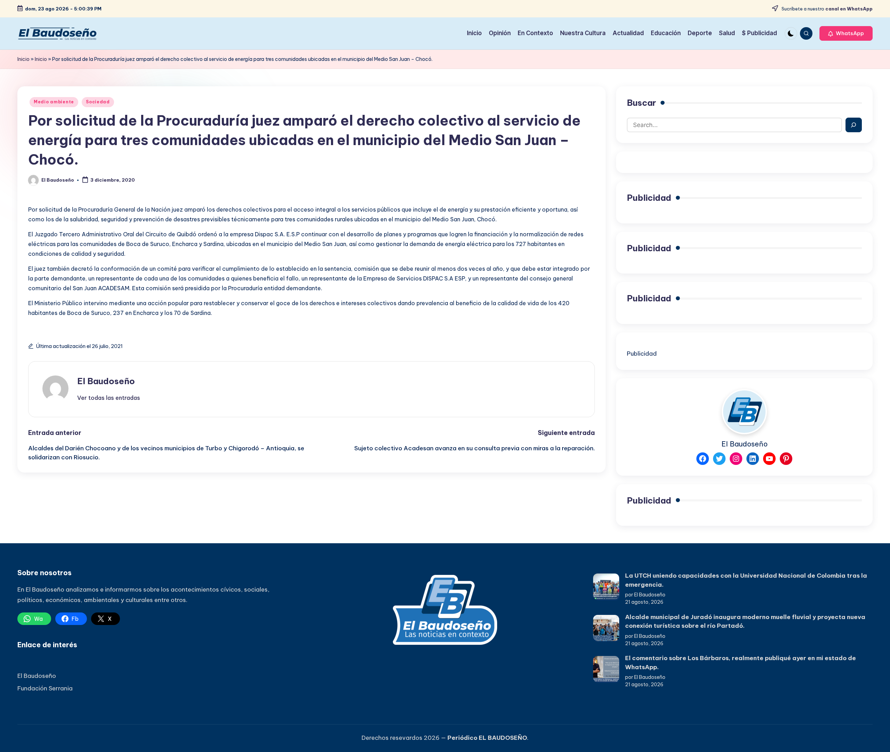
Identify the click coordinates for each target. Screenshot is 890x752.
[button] (846, 33)
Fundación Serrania (45, 688)
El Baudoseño (106, 381)
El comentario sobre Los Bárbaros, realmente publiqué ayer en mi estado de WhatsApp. (740, 662)
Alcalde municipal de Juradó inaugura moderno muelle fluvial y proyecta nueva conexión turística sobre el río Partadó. (745, 621)
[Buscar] (854, 125)
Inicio (23, 59)
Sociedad (98, 101)
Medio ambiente (54, 101)
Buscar (641, 102)
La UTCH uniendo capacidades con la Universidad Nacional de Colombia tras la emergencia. (746, 580)
